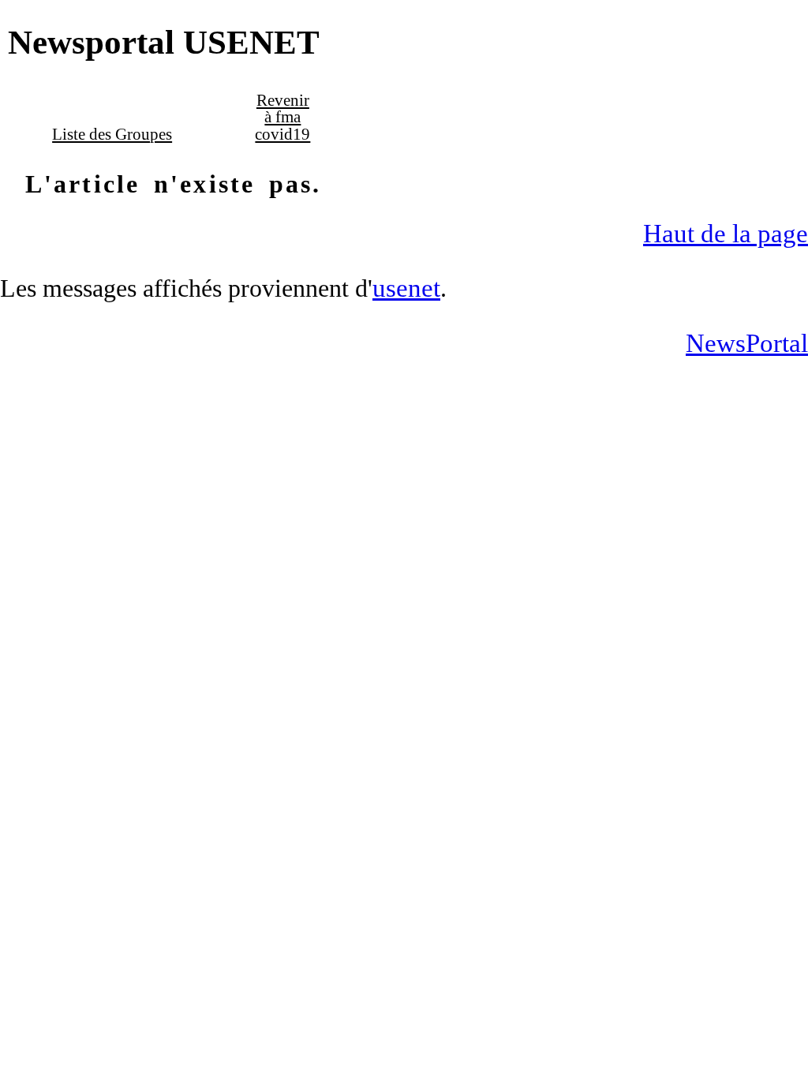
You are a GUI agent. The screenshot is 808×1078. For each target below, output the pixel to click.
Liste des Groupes (112, 134)
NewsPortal (747, 342)
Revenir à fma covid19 (282, 117)
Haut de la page (725, 233)
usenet (406, 287)
